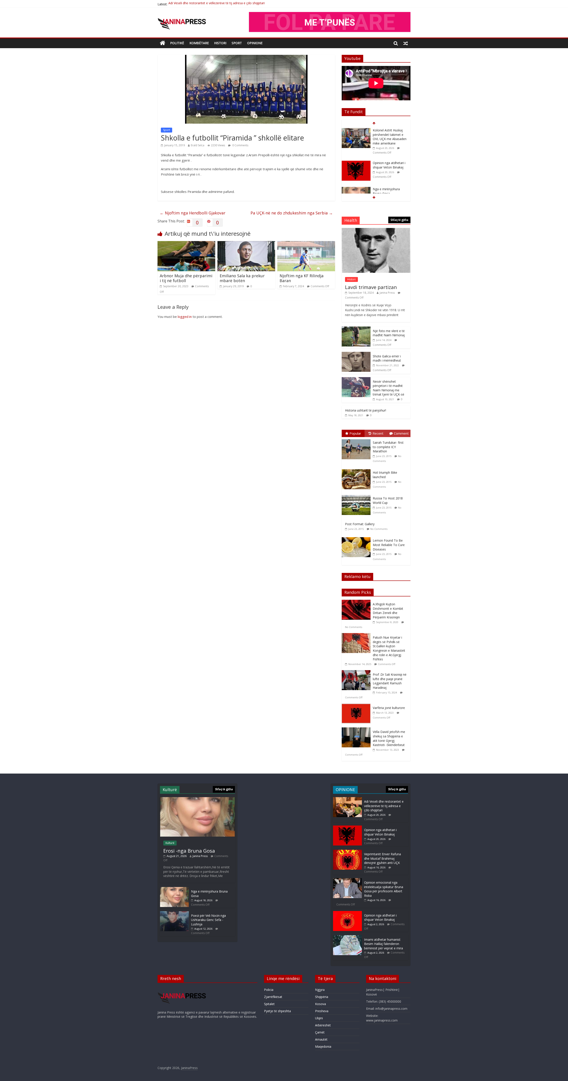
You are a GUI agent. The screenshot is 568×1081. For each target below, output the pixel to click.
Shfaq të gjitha (399, 220)
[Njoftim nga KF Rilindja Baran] (306, 243)
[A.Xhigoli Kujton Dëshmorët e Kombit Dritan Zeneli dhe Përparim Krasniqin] (357, 602)
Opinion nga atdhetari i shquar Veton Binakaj (389, 132)
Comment (401, 433)
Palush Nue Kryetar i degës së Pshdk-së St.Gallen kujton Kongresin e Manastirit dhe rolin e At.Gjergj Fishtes (389, 648)
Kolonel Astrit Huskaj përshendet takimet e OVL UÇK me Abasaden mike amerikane (228, 4)
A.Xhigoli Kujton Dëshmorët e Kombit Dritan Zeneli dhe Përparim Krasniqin (388, 610)
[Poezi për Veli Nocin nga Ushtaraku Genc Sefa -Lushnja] (174, 913)
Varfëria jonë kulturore (389, 708)
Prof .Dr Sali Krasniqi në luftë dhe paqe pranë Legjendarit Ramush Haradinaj (389, 681)
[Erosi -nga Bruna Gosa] (197, 799)
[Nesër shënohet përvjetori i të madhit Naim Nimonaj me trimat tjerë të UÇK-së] (356, 379)
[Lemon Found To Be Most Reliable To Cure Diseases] (357, 537)
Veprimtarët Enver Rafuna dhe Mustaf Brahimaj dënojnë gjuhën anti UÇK (382, 858)
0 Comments (240, 145)
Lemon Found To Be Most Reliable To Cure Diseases (389, 544)
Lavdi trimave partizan (371, 287)
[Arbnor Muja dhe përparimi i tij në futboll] (186, 243)
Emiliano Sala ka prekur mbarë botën (242, 278)
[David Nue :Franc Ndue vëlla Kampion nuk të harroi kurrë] (356, 183)
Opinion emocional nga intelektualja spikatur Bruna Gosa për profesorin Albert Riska (383, 889)
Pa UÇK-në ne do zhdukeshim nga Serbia (291, 213)
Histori (220, 43)
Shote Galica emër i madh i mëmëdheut (387, 358)
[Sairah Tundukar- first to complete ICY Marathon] (357, 439)
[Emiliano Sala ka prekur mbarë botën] (246, 243)
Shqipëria (321, 997)
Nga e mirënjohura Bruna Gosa (386, 158)
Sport (166, 130)
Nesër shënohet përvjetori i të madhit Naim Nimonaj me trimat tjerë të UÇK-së (388, 388)
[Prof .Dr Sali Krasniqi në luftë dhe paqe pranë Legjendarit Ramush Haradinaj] (357, 672)
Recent (378, 433)
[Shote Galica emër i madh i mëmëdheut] (356, 354)
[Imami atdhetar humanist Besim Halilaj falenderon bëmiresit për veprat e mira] (347, 937)
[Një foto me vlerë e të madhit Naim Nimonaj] (356, 329)
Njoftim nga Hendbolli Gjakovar (192, 213)
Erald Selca (197, 145)
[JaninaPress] (163, 43)
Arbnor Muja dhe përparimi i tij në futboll (186, 278)
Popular (355, 433)
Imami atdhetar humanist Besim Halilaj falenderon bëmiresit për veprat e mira (383, 943)
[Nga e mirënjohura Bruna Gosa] (356, 156)
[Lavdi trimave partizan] (376, 230)
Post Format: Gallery (360, 524)
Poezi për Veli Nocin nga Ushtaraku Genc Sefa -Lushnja (208, 919)
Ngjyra (320, 990)
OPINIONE (254, 43)
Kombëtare (199, 43)
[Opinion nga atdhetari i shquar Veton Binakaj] (356, 130)
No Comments (378, 529)
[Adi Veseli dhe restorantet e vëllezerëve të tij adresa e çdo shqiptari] (347, 799)
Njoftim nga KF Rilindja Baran (301, 278)
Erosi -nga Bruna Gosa (189, 850)
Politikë (177, 43)
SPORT (237, 43)
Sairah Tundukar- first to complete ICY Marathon (388, 446)
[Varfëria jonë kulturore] (357, 706)
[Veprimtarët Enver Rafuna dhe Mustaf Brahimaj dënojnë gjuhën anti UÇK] (347, 852)
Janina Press (387, 293)
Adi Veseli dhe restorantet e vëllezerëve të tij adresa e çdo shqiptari (384, 805)
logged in (185, 316)
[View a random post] (405, 43)
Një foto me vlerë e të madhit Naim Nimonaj (389, 333)
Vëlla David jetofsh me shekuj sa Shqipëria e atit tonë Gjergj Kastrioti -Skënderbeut (389, 738)
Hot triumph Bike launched (385, 474)
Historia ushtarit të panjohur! (365, 410)
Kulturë (170, 843)
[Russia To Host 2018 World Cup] (357, 495)
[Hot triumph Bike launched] (357, 469)
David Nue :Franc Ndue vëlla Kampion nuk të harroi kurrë (389, 186)
